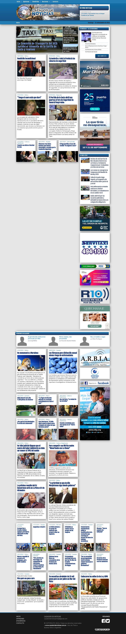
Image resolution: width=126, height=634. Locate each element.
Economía (27, 396)
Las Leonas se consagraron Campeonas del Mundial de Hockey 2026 (99, 172)
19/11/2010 (41, 419)
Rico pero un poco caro (25, 578)
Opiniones (26, 2)
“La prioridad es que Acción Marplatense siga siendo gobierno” (62, 484)
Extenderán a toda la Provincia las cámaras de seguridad (62, 59)
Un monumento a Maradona (27, 353)
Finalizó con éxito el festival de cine (91, 13)
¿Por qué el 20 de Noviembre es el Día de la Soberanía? (25, 422)
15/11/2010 (68, 554)
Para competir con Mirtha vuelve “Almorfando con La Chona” (61, 446)
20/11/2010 (41, 142)
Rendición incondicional (26, 58)
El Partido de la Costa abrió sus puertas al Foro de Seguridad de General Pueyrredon (61, 100)
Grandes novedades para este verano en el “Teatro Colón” (67, 424)
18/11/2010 (63, 419)
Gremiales (35, 556)
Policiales (58, 525)
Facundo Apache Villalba (69, 341)
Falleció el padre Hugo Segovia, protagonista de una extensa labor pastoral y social (99, 180)
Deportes (43, 525)
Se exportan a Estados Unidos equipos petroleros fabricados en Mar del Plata (23, 531)
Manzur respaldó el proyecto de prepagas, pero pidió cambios (23, 559)
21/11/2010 (20, 142)
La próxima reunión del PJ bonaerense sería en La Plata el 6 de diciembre (30, 488)
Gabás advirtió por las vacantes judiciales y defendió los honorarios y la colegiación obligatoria (99, 199)
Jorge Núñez (33, 341)
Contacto (55, 2)
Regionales (59, 95)
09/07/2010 (20, 56)
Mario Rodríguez (97, 339)
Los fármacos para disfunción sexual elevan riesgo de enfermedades (63, 354)
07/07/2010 (52, 56)
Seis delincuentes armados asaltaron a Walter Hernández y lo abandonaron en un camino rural (99, 190)
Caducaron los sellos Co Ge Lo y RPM (94, 576)
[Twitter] (108, 622)
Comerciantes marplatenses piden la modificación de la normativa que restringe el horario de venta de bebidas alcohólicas (87, 534)
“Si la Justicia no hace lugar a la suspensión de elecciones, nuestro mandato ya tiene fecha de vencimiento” (38, 563)
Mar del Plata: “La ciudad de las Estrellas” (68, 400)
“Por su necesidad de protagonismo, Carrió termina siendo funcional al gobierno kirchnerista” (87, 561)
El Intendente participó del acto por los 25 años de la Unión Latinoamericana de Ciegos (70, 561)
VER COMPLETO (102, 56)
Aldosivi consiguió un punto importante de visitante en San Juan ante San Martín (39, 43)
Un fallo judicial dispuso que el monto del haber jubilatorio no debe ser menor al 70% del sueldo (31, 448)
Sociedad (48, 142)
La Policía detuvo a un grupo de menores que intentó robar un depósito (54, 530)
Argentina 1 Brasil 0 (39, 527)
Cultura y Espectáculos (23, 142)
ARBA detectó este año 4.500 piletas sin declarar (25, 399)
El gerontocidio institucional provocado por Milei (36, 338)
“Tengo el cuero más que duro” (29, 97)
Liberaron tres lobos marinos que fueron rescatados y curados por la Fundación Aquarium (47, 146)
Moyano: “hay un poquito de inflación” (102, 530)
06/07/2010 (52, 350)
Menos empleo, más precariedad (65, 338)
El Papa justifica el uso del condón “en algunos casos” (68, 145)
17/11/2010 (20, 525)
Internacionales (71, 142)
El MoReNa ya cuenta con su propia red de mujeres (69, 529)
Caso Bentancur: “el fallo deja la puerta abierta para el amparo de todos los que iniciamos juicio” (46, 424)
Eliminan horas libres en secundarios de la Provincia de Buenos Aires (54, 560)
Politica (26, 56)
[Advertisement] (8, 55)
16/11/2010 (100, 525)
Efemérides (35, 2)
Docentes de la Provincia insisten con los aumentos (102, 559)
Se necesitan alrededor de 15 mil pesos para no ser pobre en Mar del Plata (62, 579)
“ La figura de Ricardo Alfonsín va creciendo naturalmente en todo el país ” (45, 400)
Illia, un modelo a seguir (97, 337)
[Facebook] (104, 622)
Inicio (18, 2)
